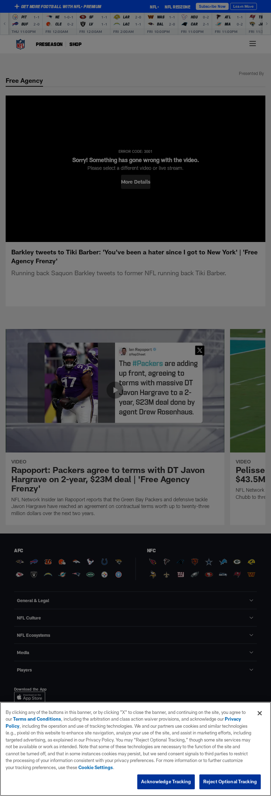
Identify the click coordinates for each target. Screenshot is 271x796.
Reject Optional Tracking (230, 781)
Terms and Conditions (37, 719)
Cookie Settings (95, 767)
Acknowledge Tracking (166, 781)
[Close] (259, 713)
